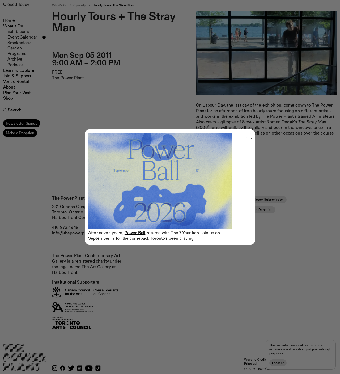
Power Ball (135, 232)
